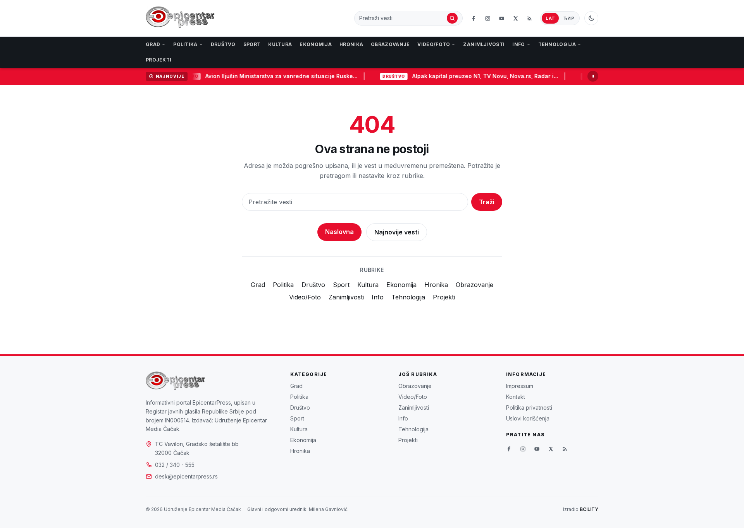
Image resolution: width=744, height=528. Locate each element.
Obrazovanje (390, 44)
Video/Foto (433, 44)
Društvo (223, 44)
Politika (185, 44)
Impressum (519, 386)
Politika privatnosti (529, 407)
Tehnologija (557, 44)
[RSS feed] (529, 18)
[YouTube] (501, 18)
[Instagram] (487, 18)
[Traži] (452, 18)
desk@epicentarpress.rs (186, 476)
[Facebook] (473, 18)
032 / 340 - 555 (175, 464)
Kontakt (515, 396)
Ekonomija (316, 44)
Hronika (351, 44)
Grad (153, 44)
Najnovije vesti (396, 232)
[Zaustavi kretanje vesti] (592, 76)
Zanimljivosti (484, 44)
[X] (515, 18)
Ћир (568, 18)
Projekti (158, 60)
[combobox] (402, 18)
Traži (486, 202)
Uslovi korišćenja (527, 418)
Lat (550, 18)
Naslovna (339, 232)
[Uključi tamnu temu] (591, 18)
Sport (252, 44)
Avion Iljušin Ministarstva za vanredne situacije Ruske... (277, 76)
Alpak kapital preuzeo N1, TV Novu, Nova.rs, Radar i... (481, 76)
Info (518, 44)
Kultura (280, 44)
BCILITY (589, 509)
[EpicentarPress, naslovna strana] (180, 18)
